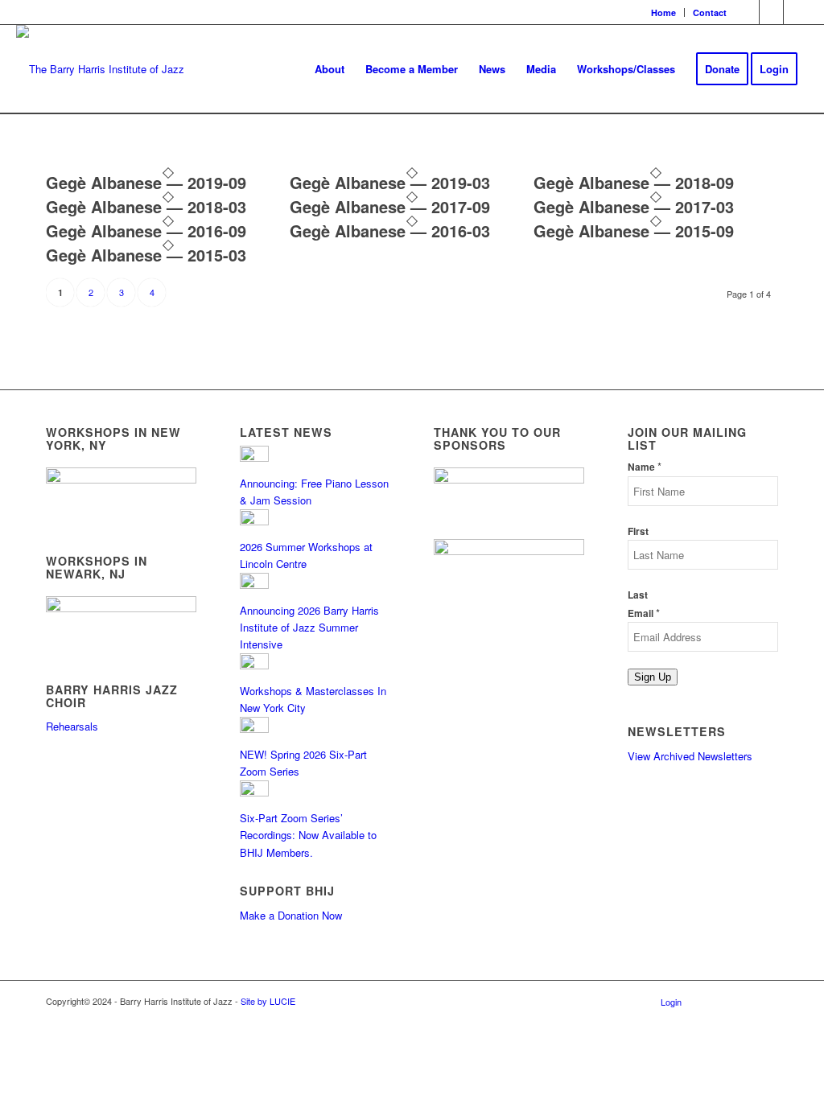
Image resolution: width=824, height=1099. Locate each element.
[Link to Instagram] (771, 12)
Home (663, 12)
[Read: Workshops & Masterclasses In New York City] (254, 665)
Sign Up (652, 677)
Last (638, 595)
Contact (710, 12)
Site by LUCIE (268, 1000)
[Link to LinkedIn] (796, 12)
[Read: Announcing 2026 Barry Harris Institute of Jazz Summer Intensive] (254, 584)
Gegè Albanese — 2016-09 (146, 230)
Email (644, 613)
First (638, 531)
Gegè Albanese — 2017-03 (634, 206)
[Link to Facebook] (747, 12)
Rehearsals (72, 726)
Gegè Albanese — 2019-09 (146, 182)
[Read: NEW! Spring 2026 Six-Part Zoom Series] (254, 728)
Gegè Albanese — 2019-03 (390, 182)
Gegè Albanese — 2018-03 (146, 206)
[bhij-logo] (100, 69)
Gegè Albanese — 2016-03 (390, 230)
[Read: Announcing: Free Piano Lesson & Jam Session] (254, 457)
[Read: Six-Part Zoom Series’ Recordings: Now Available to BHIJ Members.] (254, 792)
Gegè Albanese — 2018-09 (634, 182)
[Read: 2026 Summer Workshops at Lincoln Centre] (254, 521)
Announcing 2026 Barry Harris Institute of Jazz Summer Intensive (309, 627)
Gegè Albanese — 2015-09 (634, 230)
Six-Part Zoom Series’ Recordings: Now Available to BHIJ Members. (308, 835)
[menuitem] (664, 12)
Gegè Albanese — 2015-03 (146, 254)
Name (644, 467)
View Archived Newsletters (690, 756)
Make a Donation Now (291, 915)
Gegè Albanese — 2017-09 (390, 206)
